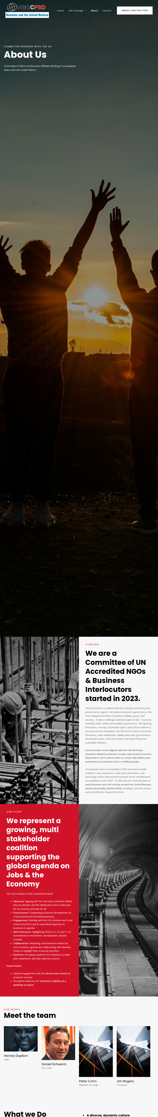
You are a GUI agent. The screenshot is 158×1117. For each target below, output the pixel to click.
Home (60, 10)
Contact (107, 10)
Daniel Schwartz (54, 1064)
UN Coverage (76, 10)
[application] (84, 10)
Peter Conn (88, 1081)
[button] (135, 10)
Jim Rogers (125, 1081)
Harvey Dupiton (16, 1056)
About (94, 10)
